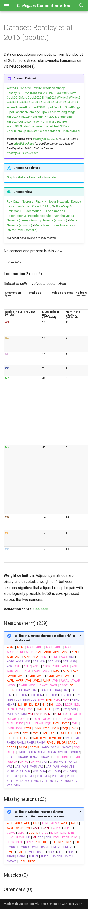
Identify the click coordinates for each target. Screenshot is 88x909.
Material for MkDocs (32, 904)
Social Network (58, 201)
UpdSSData (14, 131)
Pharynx (41, 201)
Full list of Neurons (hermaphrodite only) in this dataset (44, 638)
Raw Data (13, 201)
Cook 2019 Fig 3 (43, 206)
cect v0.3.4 (75, 904)
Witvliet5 (36, 102)
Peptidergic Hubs (40, 215)
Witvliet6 (48, 102)
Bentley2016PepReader (22, 153)
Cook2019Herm (65, 93)
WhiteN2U (27, 88)
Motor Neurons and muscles (53, 225)
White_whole (42, 88)
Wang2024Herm (59, 121)
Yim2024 (12, 116)
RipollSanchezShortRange (63, 107)
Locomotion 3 (16, 215)
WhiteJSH (13, 88)
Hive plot (35, 177)
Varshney (58, 88)
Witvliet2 (74, 97)
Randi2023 (38, 107)
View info (14, 262)
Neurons (27, 201)
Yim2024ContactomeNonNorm (27, 121)
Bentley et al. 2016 (45, 139)
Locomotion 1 (34, 211)
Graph (11, 177)
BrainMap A (64, 206)
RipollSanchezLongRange (58, 112)
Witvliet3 (12, 102)
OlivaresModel (70, 131)
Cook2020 (34, 97)
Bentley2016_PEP (42, 93)
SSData (64, 126)
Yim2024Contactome (58, 116)
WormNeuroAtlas (18, 107)
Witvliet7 (60, 102)
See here (40, 609)
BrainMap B (14, 211)
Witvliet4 (24, 102)
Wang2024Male (17, 126)
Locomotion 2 (55, 211)
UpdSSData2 (31, 131)
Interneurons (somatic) (22, 230)
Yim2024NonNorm (31, 116)
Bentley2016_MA (18, 93)
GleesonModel (50, 131)
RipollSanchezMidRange (23, 112)
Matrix (22, 177)
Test (56, 126)
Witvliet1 (62, 97)
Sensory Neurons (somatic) (48, 220)
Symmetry (50, 177)
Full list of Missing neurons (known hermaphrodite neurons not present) (39, 814)
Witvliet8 (72, 102)
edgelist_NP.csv (24, 143)
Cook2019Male (17, 97)
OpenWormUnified (40, 126)
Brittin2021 (49, 97)
